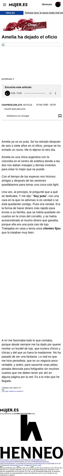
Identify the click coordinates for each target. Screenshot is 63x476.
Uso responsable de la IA (51, 463)
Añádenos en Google (17, 116)
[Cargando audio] (7, 93)
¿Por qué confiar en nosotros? (12, 391)
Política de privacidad (31, 460)
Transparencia (10, 462)
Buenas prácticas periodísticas (31, 463)
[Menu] (4, 4)
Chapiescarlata (12, 105)
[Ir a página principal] (18, 5)
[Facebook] (8, 465)
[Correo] (36, 465)
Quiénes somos (15, 463)
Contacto (6, 463)
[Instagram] (24, 465)
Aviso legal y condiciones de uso (11, 460)
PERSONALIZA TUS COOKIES (27, 462)
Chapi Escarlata (15, 109)
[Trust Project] (9, 388)
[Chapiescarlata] (31, 24)
